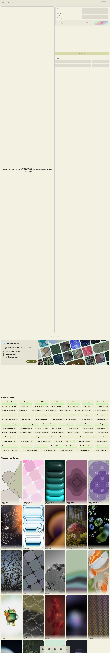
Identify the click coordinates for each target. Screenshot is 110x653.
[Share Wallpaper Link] (74, 23)
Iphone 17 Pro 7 (27, 547)
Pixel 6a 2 (69, 592)
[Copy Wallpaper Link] (87, 23)
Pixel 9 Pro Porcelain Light (95, 592)
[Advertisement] (82, 39)
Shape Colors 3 (71, 502)
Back (105, 3)
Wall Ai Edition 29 (49, 502)
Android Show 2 (5, 637)
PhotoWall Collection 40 (7, 547)
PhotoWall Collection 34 (7, 592)
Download (82, 53)
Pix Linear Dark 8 (28, 502)
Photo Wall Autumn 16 (72, 547)
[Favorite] (62, 23)
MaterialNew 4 (5, 502)
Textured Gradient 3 (94, 637)
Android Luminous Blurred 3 (74, 637)
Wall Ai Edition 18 (93, 547)
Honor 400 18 (48, 547)
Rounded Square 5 (28, 592)
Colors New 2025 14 (94, 502)
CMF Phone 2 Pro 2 (50, 592)
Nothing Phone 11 (49, 637)
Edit (102, 23)
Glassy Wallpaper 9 (28, 637)
